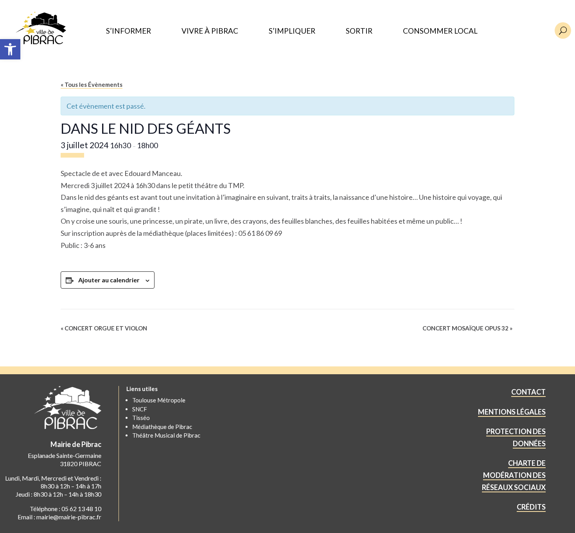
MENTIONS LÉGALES (512, 411)
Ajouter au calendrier (109, 280)
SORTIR (359, 31)
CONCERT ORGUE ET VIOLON (104, 328)
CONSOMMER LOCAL (440, 31)
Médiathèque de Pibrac (162, 426)
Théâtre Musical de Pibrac (166, 435)
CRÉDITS (531, 506)
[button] (10, 49)
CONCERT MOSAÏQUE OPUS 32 (467, 328)
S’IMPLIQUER (292, 31)
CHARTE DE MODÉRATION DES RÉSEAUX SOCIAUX (514, 475)
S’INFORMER (128, 31)
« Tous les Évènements (91, 84)
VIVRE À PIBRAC (209, 31)
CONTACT (528, 392)
